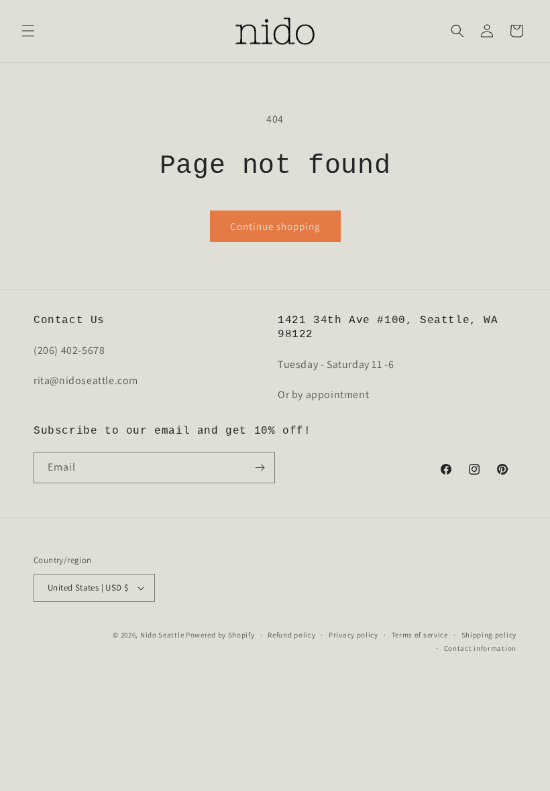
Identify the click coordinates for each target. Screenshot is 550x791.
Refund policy (291, 635)
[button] (28, 31)
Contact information (480, 648)
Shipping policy (489, 635)
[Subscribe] (259, 467)
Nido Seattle (162, 635)
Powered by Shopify (220, 635)
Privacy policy (353, 635)
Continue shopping (275, 226)
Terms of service (420, 635)
